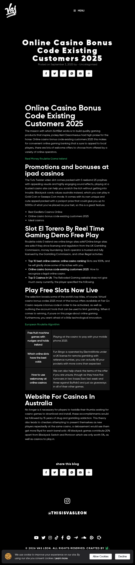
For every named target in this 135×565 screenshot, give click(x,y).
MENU (81, 10)
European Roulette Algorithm (42, 324)
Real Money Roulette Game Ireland (46, 158)
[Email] (80, 73)
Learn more (61, 558)
